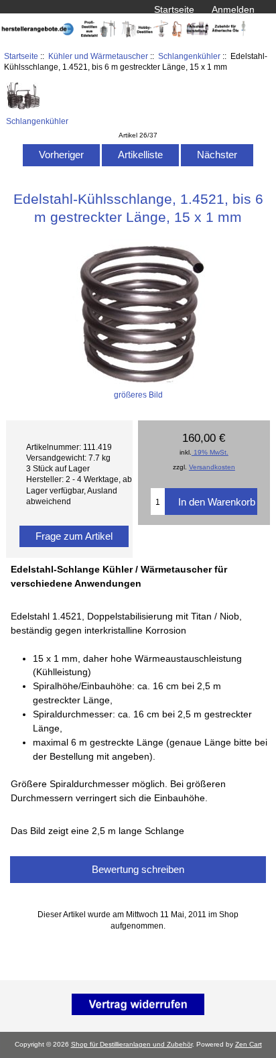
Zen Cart (248, 1044)
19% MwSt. (210, 452)
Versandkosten (212, 467)
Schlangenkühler (189, 56)
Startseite (174, 9)
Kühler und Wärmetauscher (98, 56)
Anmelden (233, 9)
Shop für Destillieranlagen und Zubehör (131, 1044)
